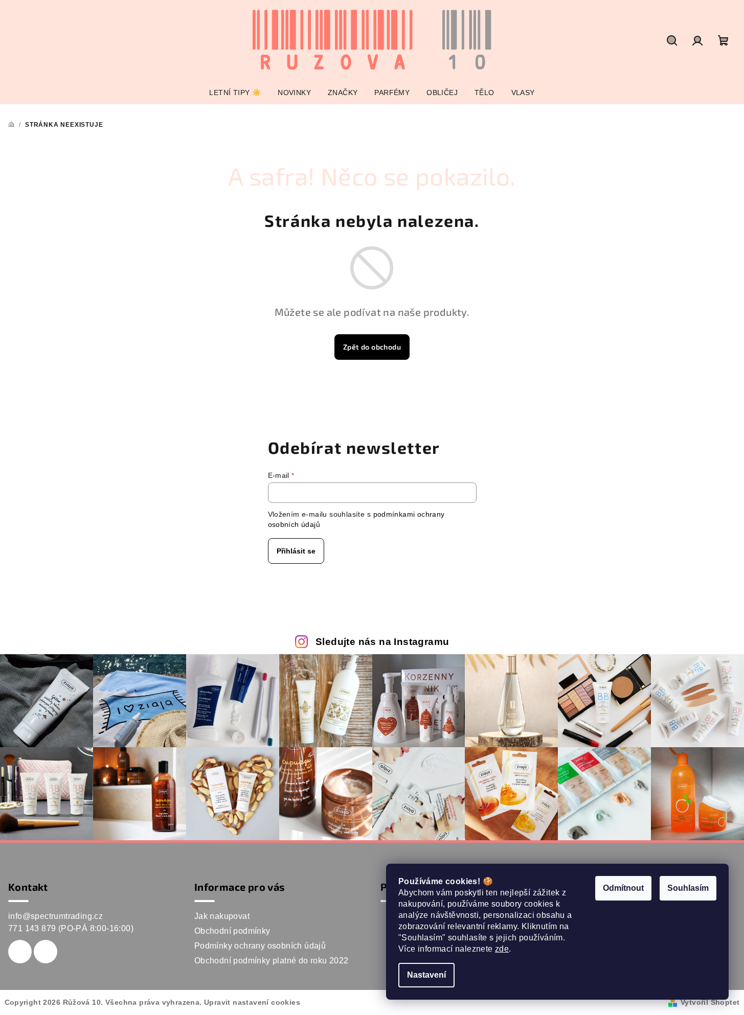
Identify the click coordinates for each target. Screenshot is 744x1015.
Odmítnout (623, 888)
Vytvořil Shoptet (710, 1002)
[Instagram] (45, 951)
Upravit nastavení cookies (252, 1002)
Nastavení (426, 975)
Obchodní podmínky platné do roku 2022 (271, 960)
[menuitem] (235, 92)
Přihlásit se (296, 551)
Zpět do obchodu (372, 346)
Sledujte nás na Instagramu (382, 641)
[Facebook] (20, 951)
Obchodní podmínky (232, 931)
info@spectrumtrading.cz (55, 916)
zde (502, 948)
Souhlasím (688, 888)
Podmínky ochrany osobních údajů (260, 945)
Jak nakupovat (222, 916)
